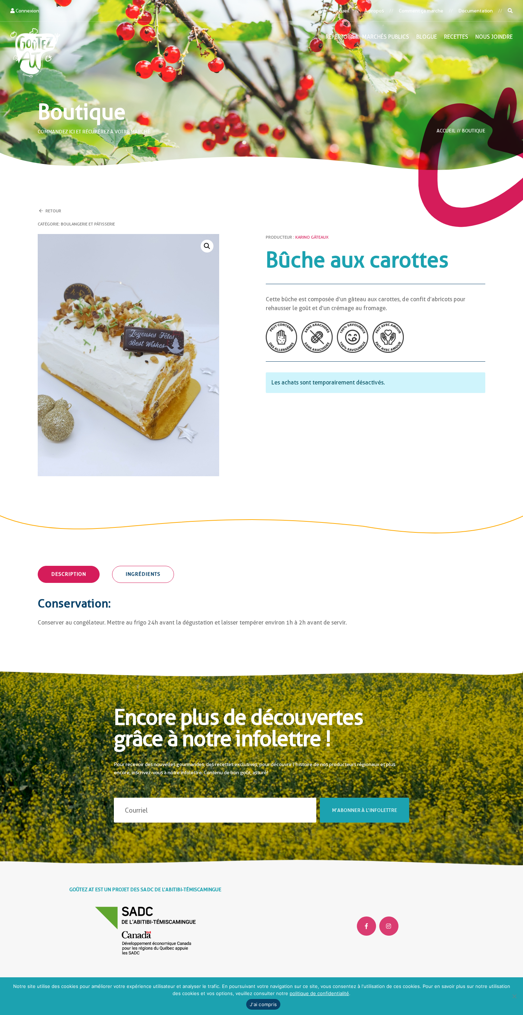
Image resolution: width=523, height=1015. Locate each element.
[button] (207, 246)
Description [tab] (68, 574)
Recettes (456, 36)
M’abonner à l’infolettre (364, 810)
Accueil (341, 11)
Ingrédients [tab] (143, 574)
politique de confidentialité (319, 993)
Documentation (475, 11)
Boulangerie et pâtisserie (88, 224)
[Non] (514, 996)
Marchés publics (385, 36)
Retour (52, 210)
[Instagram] (388, 926)
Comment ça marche (421, 11)
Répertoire (340, 36)
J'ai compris (263, 1004)
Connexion (27, 11)
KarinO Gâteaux (311, 237)
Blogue (426, 36)
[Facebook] (366, 926)
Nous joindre (494, 36)
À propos (374, 11)
